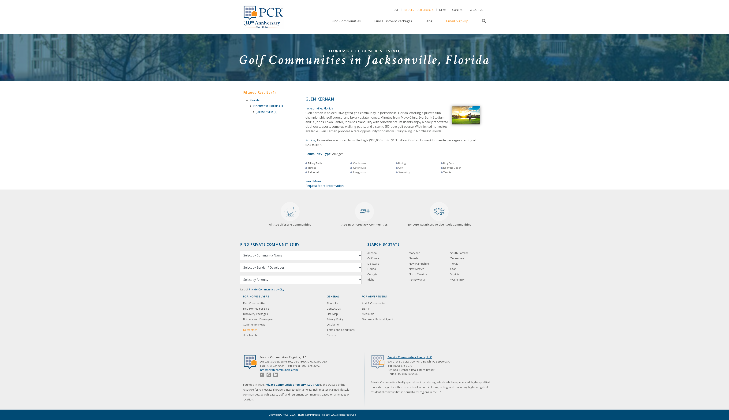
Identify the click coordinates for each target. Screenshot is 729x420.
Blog (429, 21)
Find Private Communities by (269, 244)
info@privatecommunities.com (279, 370)
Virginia (454, 274)
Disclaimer (333, 324)
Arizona (372, 253)
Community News (254, 324)
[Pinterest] (269, 375)
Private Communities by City (266, 289)
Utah (453, 269)
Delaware (373, 263)
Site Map (332, 314)
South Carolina (459, 253)
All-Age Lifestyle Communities (290, 224)
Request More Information (324, 186)
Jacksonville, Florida (319, 108)
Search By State (383, 244)
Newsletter (250, 330)
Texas (454, 263)
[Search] (483, 21)
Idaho (371, 279)
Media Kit (368, 314)
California (373, 258)
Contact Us (334, 308)
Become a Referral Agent (377, 319)
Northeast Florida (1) (268, 106)
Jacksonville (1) (266, 112)
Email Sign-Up (457, 21)
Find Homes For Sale (256, 308)
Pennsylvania (417, 279)
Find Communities (346, 21)
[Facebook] (262, 375)
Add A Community (373, 303)
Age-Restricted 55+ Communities (365, 217)
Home (395, 10)
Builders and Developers (258, 319)
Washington (457, 279)
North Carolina (418, 274)
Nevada (413, 258)
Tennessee (457, 258)
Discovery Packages (255, 314)
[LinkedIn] (275, 375)
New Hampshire (419, 263)
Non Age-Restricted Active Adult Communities (439, 224)
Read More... (314, 181)
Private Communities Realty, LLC (409, 357)
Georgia (372, 274)
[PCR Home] (252, 362)
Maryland (414, 253)
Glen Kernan (319, 99)
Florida (255, 100)
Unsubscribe (250, 335)
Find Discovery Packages (393, 21)
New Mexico (416, 269)
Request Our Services (419, 10)
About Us (476, 10)
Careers (331, 335)
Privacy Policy (335, 319)
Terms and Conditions (341, 330)
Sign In (366, 308)
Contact (458, 10)
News (443, 10)
